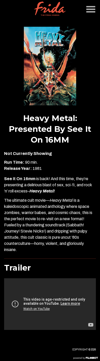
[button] (91, 9)
